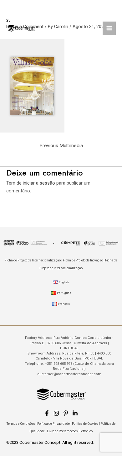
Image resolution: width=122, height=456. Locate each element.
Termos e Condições (21, 423)
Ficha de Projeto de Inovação (83, 260)
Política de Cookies (85, 423)
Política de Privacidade (53, 423)
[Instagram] (56, 413)
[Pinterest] (66, 413)
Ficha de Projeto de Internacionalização (33, 260)
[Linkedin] (75, 413)
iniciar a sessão (39, 183)
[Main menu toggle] (109, 28)
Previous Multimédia (61, 145)
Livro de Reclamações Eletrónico (70, 431)
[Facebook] (47, 413)
